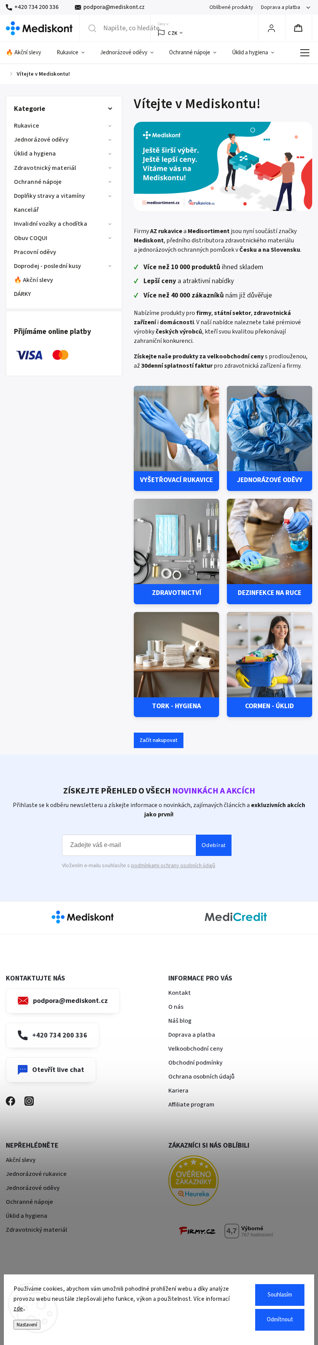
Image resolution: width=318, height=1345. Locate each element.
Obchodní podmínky (195, 1062)
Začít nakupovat (159, 740)
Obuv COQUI (30, 238)
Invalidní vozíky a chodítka (50, 224)
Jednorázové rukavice (36, 1174)
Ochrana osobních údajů (201, 1076)
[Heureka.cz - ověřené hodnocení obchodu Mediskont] (205, 1181)
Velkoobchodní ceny (195, 1048)
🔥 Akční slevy (33, 280)
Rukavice (26, 125)
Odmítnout (280, 1320)
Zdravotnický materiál (45, 168)
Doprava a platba (280, 7)
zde (18, 1309)
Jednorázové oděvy (41, 139)
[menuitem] (27, 53)
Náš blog (180, 1021)
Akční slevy (21, 1160)
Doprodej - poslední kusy (47, 266)
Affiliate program (191, 1104)
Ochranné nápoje (38, 182)
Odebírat (214, 845)
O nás (175, 1007)
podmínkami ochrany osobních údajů (173, 866)
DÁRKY (22, 294)
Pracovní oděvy (35, 252)
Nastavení (27, 1324)
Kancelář (26, 210)
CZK (173, 33)
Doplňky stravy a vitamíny (49, 196)
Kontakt (179, 993)
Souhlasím (280, 1295)
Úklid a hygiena (35, 153)
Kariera (178, 1090)
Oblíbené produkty (231, 7)
